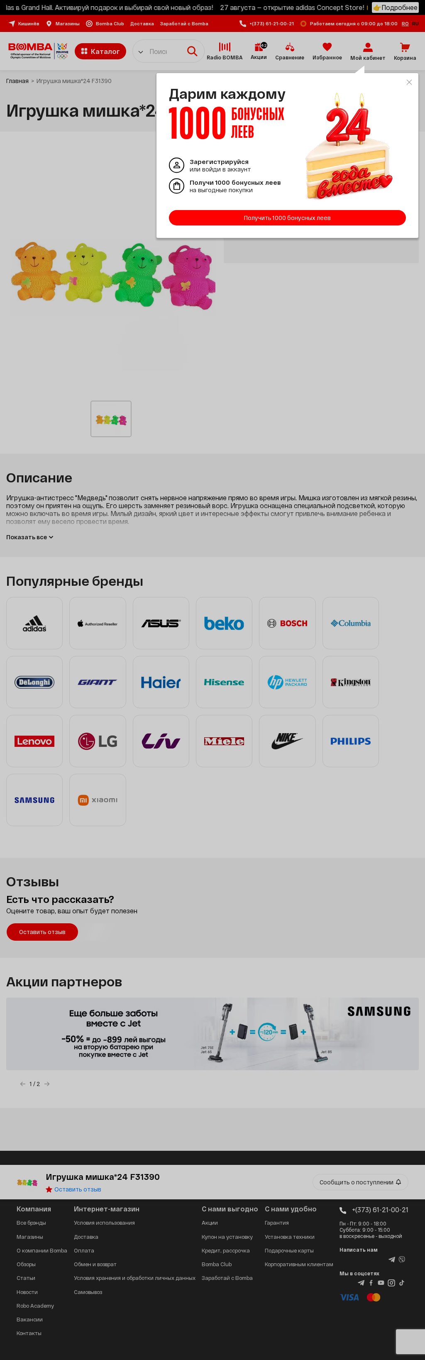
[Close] (409, 82)
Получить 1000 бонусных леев (287, 217)
